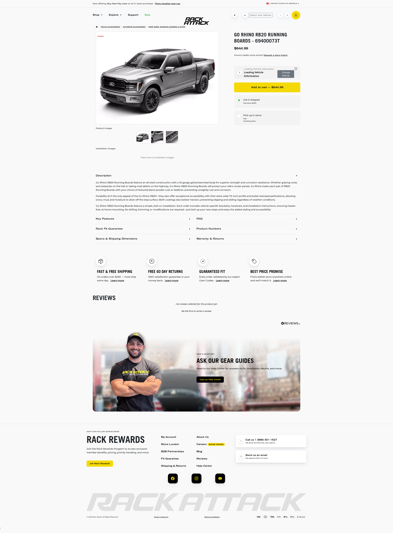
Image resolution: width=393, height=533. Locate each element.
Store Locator (170, 444)
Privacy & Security (161, 517)
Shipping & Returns (173, 466)
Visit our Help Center (210, 380)
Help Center (204, 466)
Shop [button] (96, 15)
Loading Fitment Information (259, 69)
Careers (201, 444)
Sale (147, 15)
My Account (168, 437)
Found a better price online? (261, 55)
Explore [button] (114, 15)
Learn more (117, 280)
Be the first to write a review (196, 310)
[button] (196, 311)
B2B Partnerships (172, 452)
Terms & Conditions (212, 517)
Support (133, 15)
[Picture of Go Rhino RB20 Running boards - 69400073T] (157, 78)
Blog (199, 452)
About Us (202, 437)
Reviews (201, 459)
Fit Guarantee (170, 459)
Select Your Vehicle (260, 15)
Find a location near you (167, 3)
